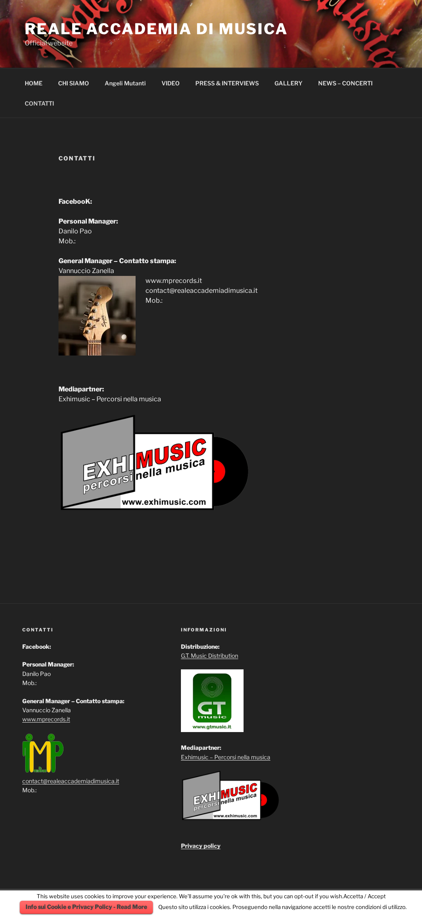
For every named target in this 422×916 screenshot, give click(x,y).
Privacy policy (200, 845)
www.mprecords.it (46, 719)
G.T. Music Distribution (209, 655)
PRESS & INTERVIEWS (227, 83)
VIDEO (171, 83)
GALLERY (288, 83)
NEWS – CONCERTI (345, 83)
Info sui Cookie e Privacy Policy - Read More (86, 906)
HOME (33, 83)
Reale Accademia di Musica (156, 29)
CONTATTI (39, 103)
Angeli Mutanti (125, 83)
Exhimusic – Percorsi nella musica (225, 757)
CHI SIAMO (73, 83)
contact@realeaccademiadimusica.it (70, 780)
